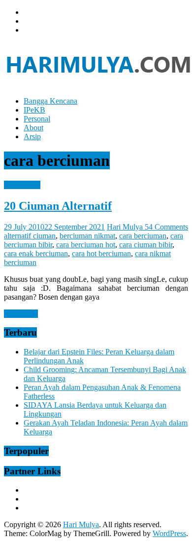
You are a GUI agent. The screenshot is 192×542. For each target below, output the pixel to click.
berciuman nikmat (87, 236)
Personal (37, 119)
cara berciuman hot (85, 244)
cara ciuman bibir (145, 244)
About (33, 127)
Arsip (32, 136)
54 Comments (166, 227)
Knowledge (22, 185)
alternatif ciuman (30, 236)
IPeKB (34, 110)
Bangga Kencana (50, 101)
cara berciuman (142, 236)
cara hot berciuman (101, 253)
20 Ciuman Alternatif (58, 205)
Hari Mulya (126, 227)
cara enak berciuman (36, 253)
